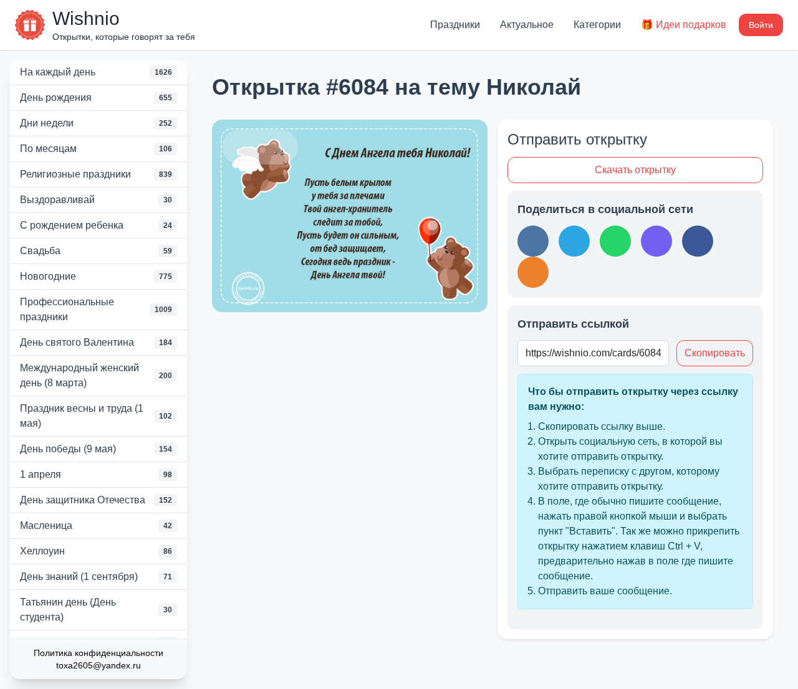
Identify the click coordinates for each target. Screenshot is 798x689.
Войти (761, 25)
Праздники (455, 24)
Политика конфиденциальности (98, 653)
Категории (597, 24)
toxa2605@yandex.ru (98, 665)
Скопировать (715, 353)
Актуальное (527, 24)
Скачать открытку (635, 169)
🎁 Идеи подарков (683, 24)
